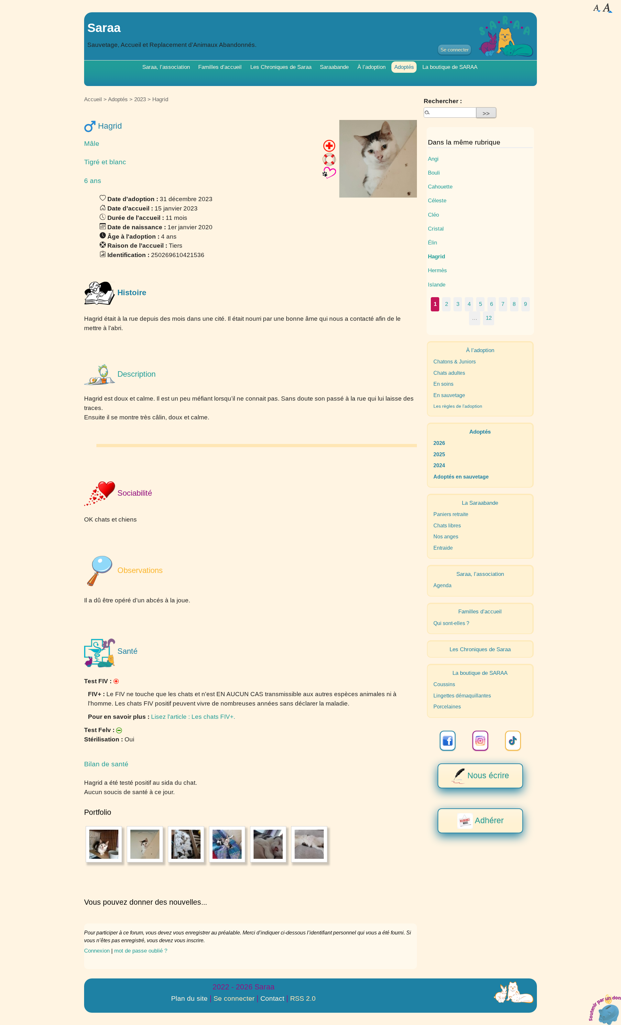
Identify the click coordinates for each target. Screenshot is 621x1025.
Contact (272, 998)
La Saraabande (480, 503)
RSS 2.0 (303, 998)
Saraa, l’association (166, 67)
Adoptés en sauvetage (461, 477)
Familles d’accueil (220, 67)
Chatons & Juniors (454, 361)
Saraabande (334, 67)
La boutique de (449, 67)
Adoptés (404, 67)
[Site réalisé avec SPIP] (514, 992)
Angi (433, 159)
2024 (439, 465)
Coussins (444, 684)
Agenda (442, 585)
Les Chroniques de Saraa (280, 67)
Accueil (93, 99)
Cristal (436, 228)
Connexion (97, 950)
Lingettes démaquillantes (462, 695)
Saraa (104, 28)
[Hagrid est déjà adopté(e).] (329, 172)
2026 (439, 443)
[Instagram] (480, 740)
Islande (436, 284)
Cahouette (440, 186)
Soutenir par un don (605, 1009)
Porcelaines (447, 706)
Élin (432, 242)
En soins (443, 384)
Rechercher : (443, 101)
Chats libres (447, 525)
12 (489, 318)
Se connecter (455, 49)
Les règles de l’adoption (457, 406)
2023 (140, 99)
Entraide (443, 548)
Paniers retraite (450, 514)
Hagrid (436, 256)
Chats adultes (449, 373)
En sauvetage (449, 395)
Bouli (434, 172)
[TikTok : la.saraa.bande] (513, 740)
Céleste (437, 200)
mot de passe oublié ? (140, 950)
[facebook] (447, 740)
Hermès (437, 270)
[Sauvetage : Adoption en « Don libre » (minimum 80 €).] (329, 159)
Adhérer (488, 820)
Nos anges (445, 536)
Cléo (433, 214)
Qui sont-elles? (451, 623)
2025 (439, 454)
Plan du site (189, 998)
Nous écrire (487, 775)
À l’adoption (371, 67)
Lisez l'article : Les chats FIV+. (193, 716)
